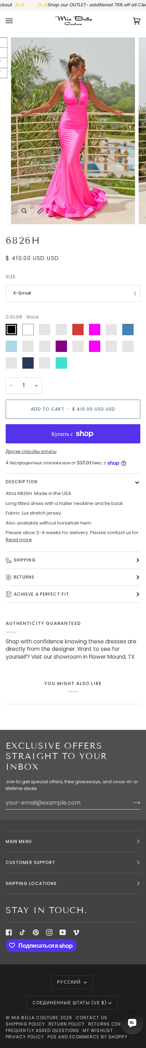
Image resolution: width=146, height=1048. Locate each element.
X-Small (22, 293)
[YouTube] (63, 932)
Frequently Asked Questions (42, 1030)
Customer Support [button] (30, 862)
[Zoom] (24, 211)
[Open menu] (16, 21)
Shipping (25, 560)
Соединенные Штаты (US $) (70, 1003)
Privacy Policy (25, 1037)
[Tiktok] (22, 932)
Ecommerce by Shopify (98, 1037)
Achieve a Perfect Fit (41, 594)
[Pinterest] (36, 932)
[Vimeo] (76, 932)
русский (69, 982)
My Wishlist (98, 1030)
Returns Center (108, 1024)
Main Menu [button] (19, 841)
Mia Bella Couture (34, 1018)
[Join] (131, 802)
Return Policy (67, 1024)
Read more (19, 539)
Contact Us (91, 1018)
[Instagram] (49, 932)
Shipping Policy (25, 1024)
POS (52, 1037)
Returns (24, 577)
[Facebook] (9, 932)
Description (22, 482)
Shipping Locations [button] (31, 883)
